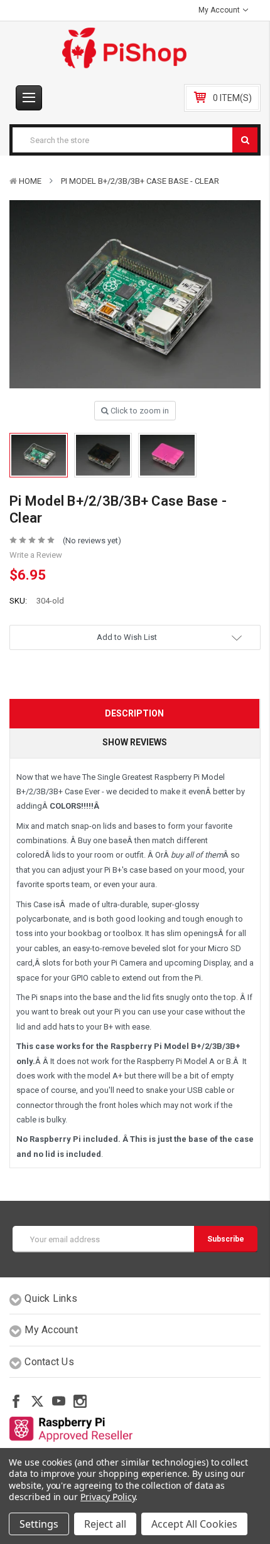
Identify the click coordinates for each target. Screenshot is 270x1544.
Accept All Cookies (194, 1524)
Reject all (105, 1524)
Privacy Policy (107, 1497)
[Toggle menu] (29, 97)
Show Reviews (134, 742)
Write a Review (35, 555)
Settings (38, 1524)
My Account (220, 10)
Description (134, 713)
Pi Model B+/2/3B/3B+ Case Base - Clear (140, 181)
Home (30, 181)
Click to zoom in (139, 410)
